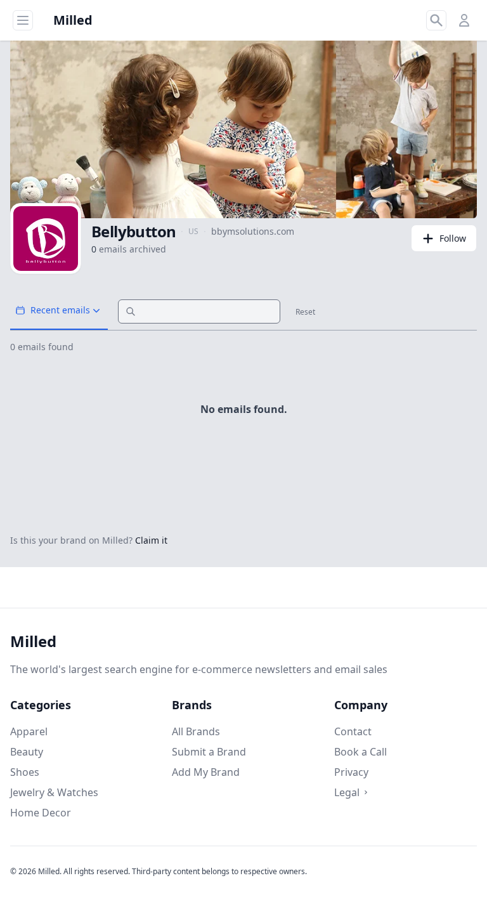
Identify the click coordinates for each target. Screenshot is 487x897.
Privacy (351, 772)
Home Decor (40, 813)
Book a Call (360, 752)
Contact (353, 731)
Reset (305, 312)
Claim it (151, 540)
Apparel (29, 731)
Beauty (26, 752)
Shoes (24, 772)
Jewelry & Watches (54, 792)
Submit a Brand (209, 752)
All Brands (196, 731)
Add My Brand (206, 772)
